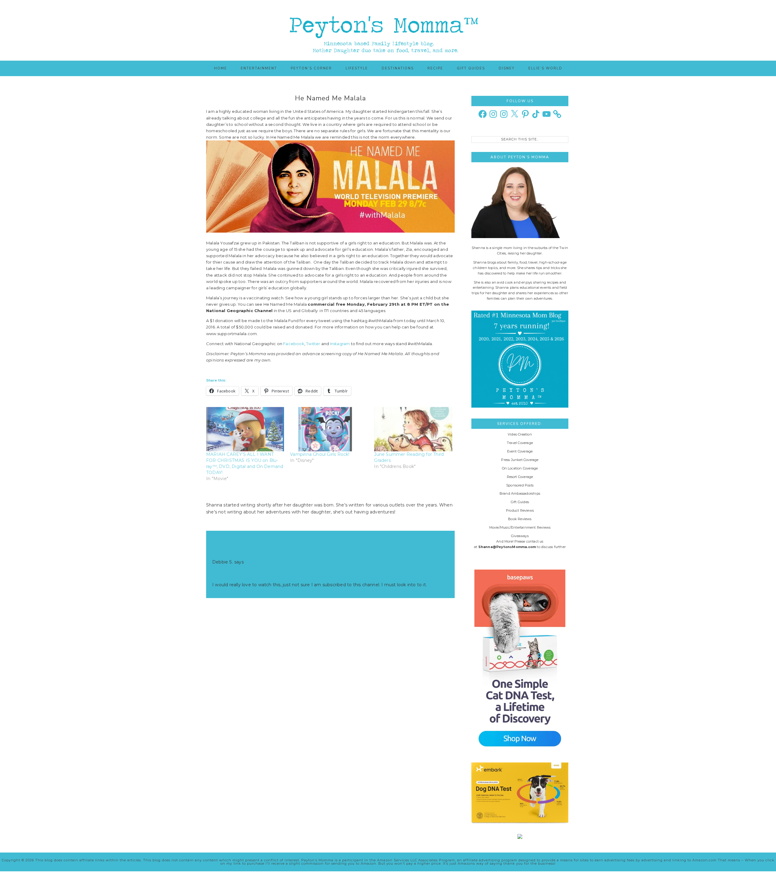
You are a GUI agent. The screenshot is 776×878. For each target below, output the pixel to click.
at (214, 568)
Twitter (313, 343)
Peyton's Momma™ (388, 30)
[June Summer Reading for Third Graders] (413, 429)
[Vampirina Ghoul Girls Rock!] (329, 429)
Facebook (293, 343)
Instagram (340, 343)
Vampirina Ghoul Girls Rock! (319, 454)
